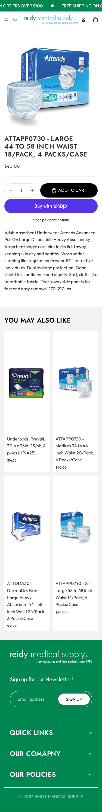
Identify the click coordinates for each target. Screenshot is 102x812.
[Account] (83, 20)
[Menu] (6, 20)
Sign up (74, 699)
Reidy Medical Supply (59, 796)
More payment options (51, 220)
